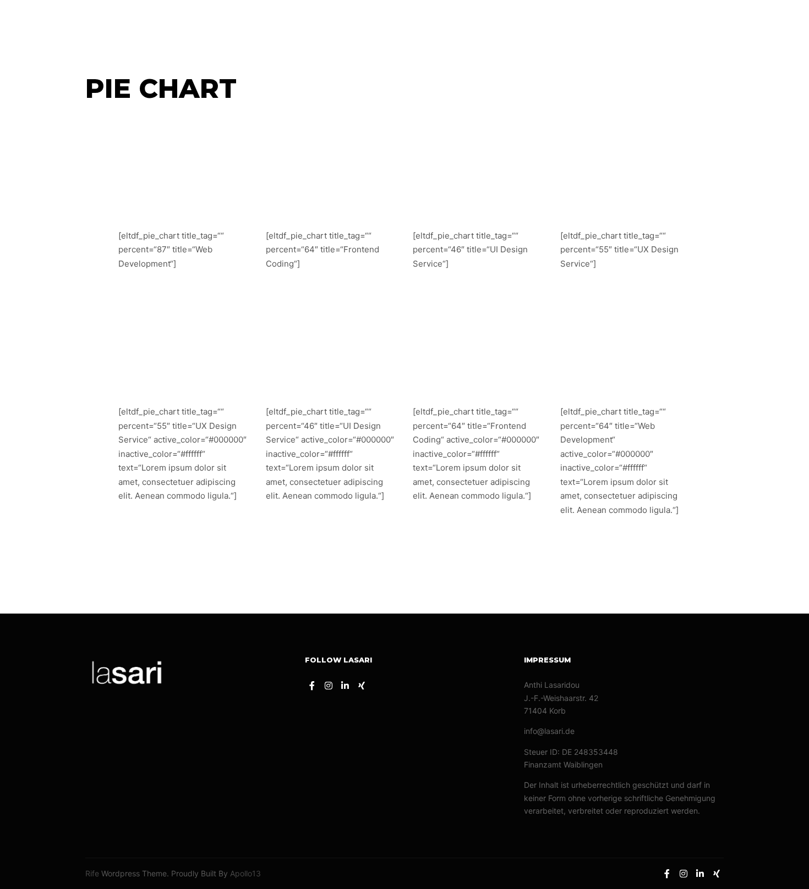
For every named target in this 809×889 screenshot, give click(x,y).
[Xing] (780, 26)
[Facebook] (730, 26)
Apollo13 (245, 873)
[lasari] (55, 25)
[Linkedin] (763, 26)
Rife (92, 873)
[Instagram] (747, 26)
